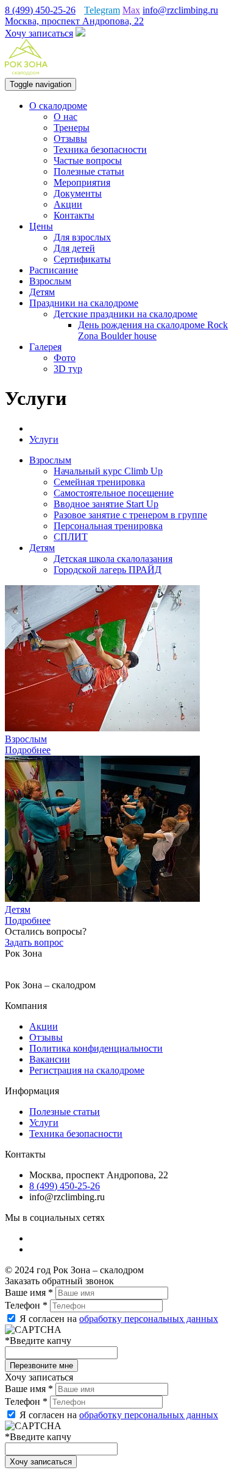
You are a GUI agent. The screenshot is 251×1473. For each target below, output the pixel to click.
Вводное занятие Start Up (106, 504)
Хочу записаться (39, 33)
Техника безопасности (100, 149)
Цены (41, 226)
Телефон (26, 1305)
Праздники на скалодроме (83, 303)
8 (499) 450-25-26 (40, 10)
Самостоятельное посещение (114, 493)
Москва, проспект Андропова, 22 (74, 21)
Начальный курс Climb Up (108, 471)
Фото (65, 358)
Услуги (43, 1122)
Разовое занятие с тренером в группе (130, 515)
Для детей (74, 248)
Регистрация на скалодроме (86, 1070)
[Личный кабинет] (80, 33)
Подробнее (28, 750)
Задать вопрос (34, 942)
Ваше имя (29, 1292)
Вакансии (49, 1059)
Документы (78, 193)
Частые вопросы (88, 160)
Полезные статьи (89, 171)
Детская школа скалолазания (113, 559)
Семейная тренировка (99, 482)
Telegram (102, 10)
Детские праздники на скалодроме (125, 314)
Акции (68, 204)
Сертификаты (82, 259)
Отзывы (70, 138)
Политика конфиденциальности (96, 1048)
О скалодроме (58, 105)
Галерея (45, 347)
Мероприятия (82, 182)
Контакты (74, 215)
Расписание (53, 270)
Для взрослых (82, 237)
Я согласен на (117, 1318)
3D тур (68, 369)
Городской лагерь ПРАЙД (107, 569)
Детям (42, 292)
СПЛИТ (71, 537)
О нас (65, 116)
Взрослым (50, 281)
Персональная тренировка (108, 526)
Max (131, 10)
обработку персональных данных (148, 1318)
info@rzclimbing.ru (180, 10)
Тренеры (72, 127)
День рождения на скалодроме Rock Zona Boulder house (153, 330)
